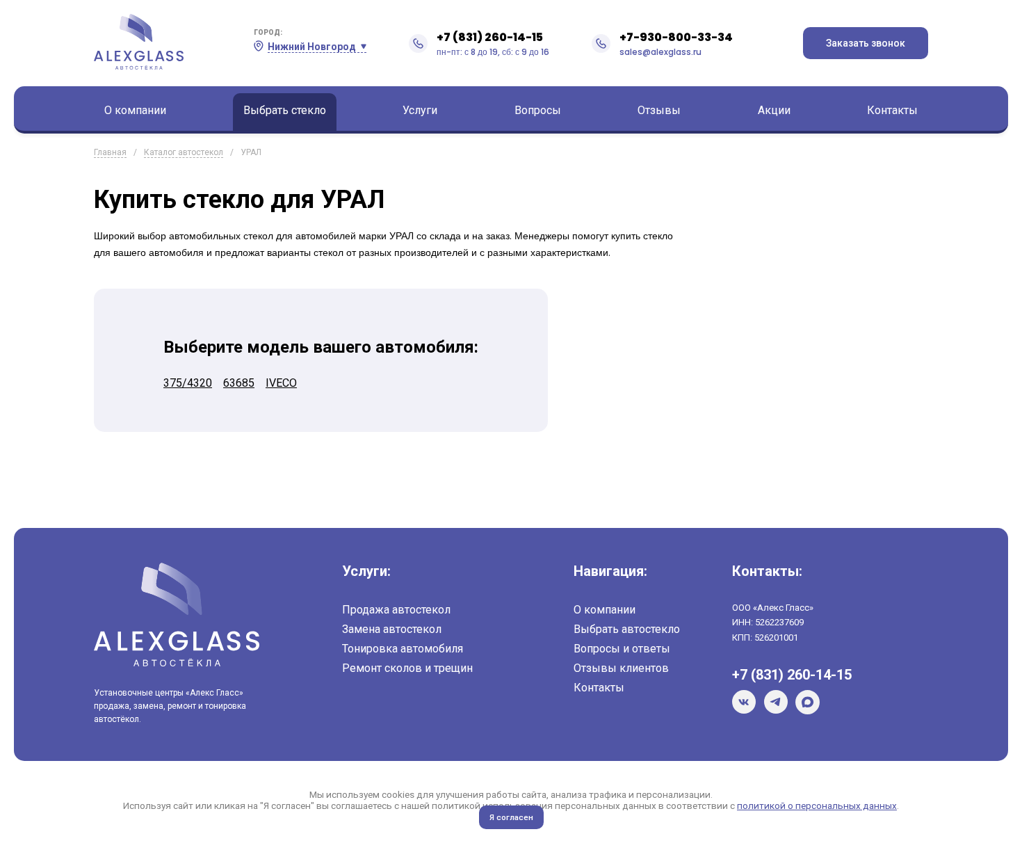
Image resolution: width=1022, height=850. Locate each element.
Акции (774, 110)
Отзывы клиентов (621, 668)
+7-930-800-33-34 (676, 37)
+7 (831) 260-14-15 (490, 37)
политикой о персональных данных (817, 805)
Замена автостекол (391, 629)
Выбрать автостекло (627, 629)
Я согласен (511, 817)
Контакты (892, 110)
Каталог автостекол (183, 152)
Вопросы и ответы (622, 648)
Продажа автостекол (396, 609)
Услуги (420, 110)
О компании (135, 110)
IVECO (281, 383)
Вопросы (537, 110)
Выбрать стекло (284, 110)
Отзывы (659, 110)
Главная (110, 152)
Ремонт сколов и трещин (407, 668)
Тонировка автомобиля (402, 648)
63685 (238, 383)
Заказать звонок (865, 43)
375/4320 (187, 383)
